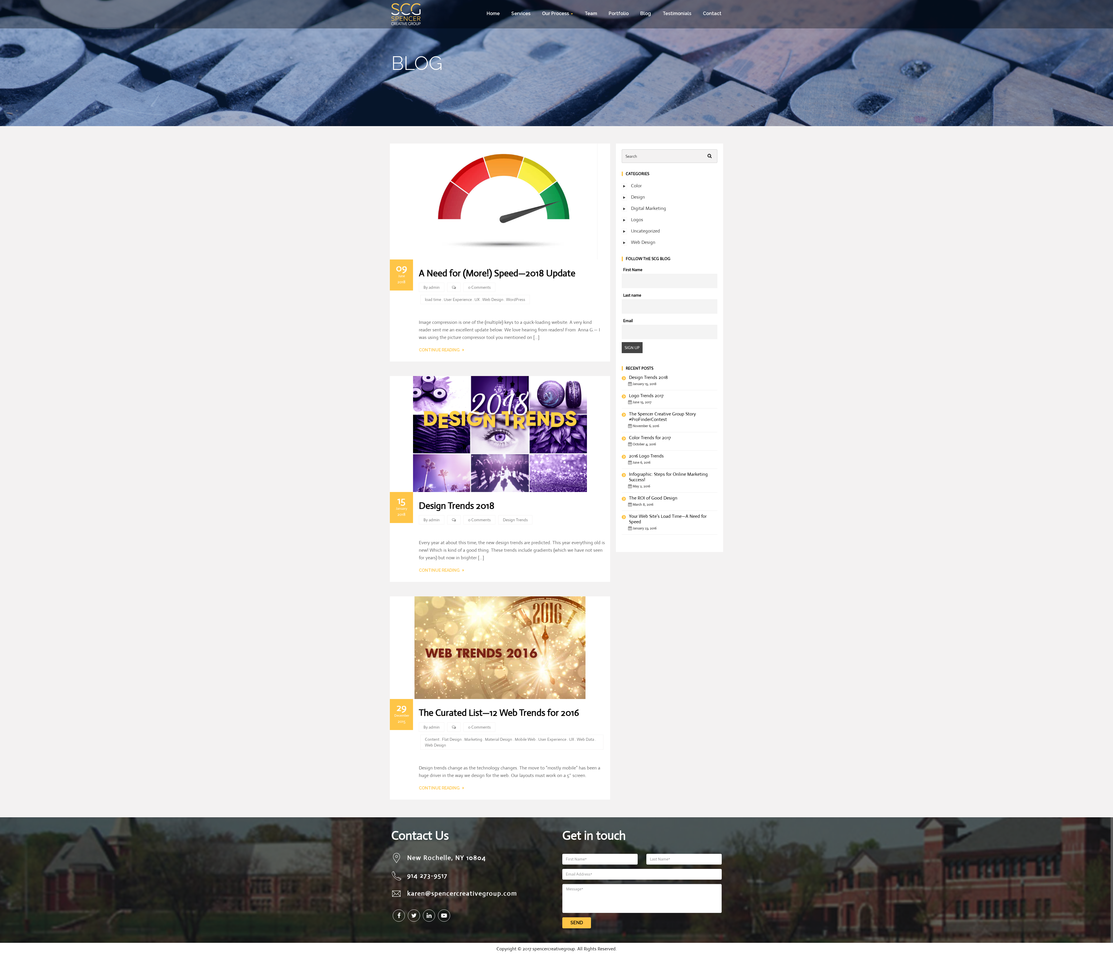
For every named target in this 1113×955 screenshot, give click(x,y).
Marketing (473, 739)
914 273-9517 (427, 875)
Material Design (498, 739)
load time (433, 299)
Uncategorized (645, 231)
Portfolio (619, 13)
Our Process (556, 13)
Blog (645, 13)
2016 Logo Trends (646, 456)
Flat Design (452, 739)
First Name (632, 269)
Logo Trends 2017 (646, 396)
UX (477, 299)
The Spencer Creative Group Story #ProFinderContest (662, 416)
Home (493, 13)
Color (636, 186)
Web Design (492, 299)
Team (591, 13)
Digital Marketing (648, 208)
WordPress (515, 299)
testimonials (677, 13)
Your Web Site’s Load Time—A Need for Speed (668, 519)
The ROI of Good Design (653, 498)
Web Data (585, 739)
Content (432, 739)
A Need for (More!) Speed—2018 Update (497, 273)
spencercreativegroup (553, 949)
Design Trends (515, 519)
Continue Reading (439, 350)
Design (638, 197)
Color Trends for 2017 (650, 438)
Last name (632, 295)
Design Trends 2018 (456, 505)
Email (628, 320)
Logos (637, 220)
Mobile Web (525, 739)
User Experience (458, 299)
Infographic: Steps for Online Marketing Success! (668, 477)
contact (712, 13)
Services (520, 13)
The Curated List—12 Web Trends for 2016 (499, 712)
